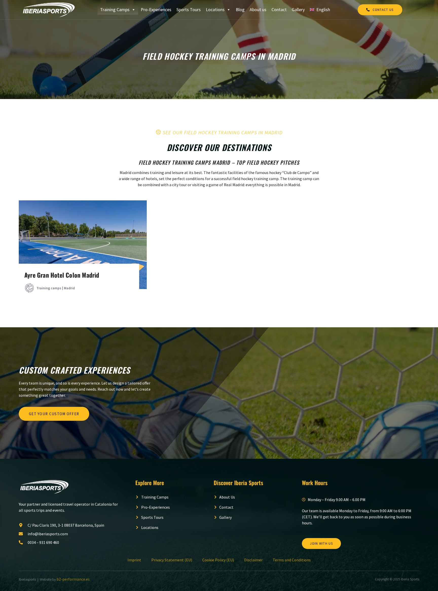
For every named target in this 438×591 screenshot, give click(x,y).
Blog (240, 9)
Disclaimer (253, 559)
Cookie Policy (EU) (218, 559)
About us (258, 9)
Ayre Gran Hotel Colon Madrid (61, 274)
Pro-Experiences (156, 9)
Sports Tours (188, 9)
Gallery (298, 9)
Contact (279, 9)
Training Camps (115, 9)
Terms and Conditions (292, 559)
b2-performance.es (73, 579)
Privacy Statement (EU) (171, 559)
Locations (215, 9)
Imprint (134, 559)
